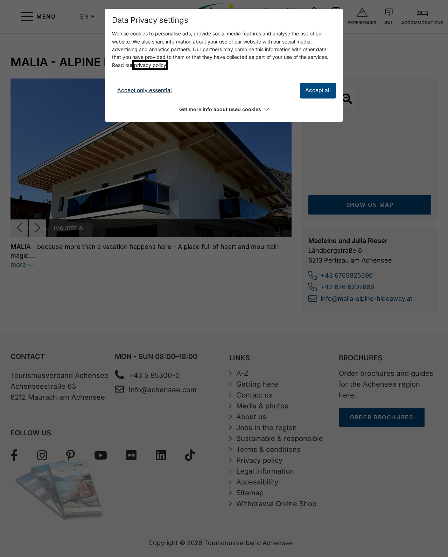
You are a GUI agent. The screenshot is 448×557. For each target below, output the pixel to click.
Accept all (318, 90)
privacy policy (150, 65)
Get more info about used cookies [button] (220, 109)
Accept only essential (144, 90)
